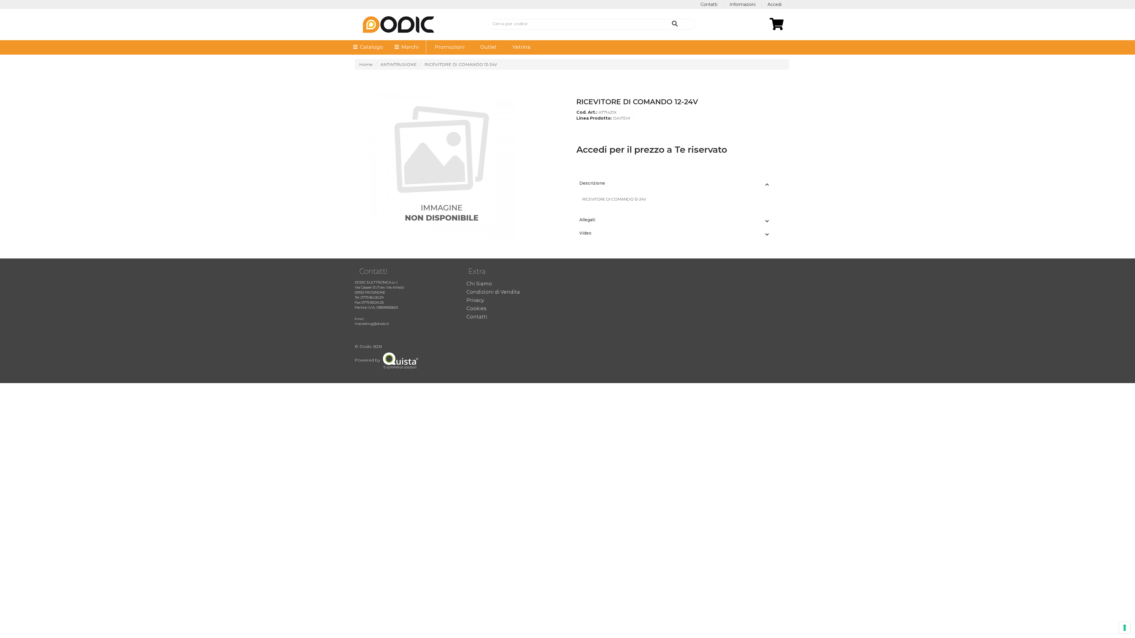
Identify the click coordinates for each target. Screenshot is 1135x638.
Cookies (476, 308)
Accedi (774, 4)
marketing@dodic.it (372, 323)
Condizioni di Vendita (493, 292)
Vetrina (522, 47)
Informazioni (742, 4)
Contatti (709, 4)
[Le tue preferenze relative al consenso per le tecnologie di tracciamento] (1124, 627)
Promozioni (449, 47)
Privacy (475, 300)
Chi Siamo (479, 284)
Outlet (488, 47)
